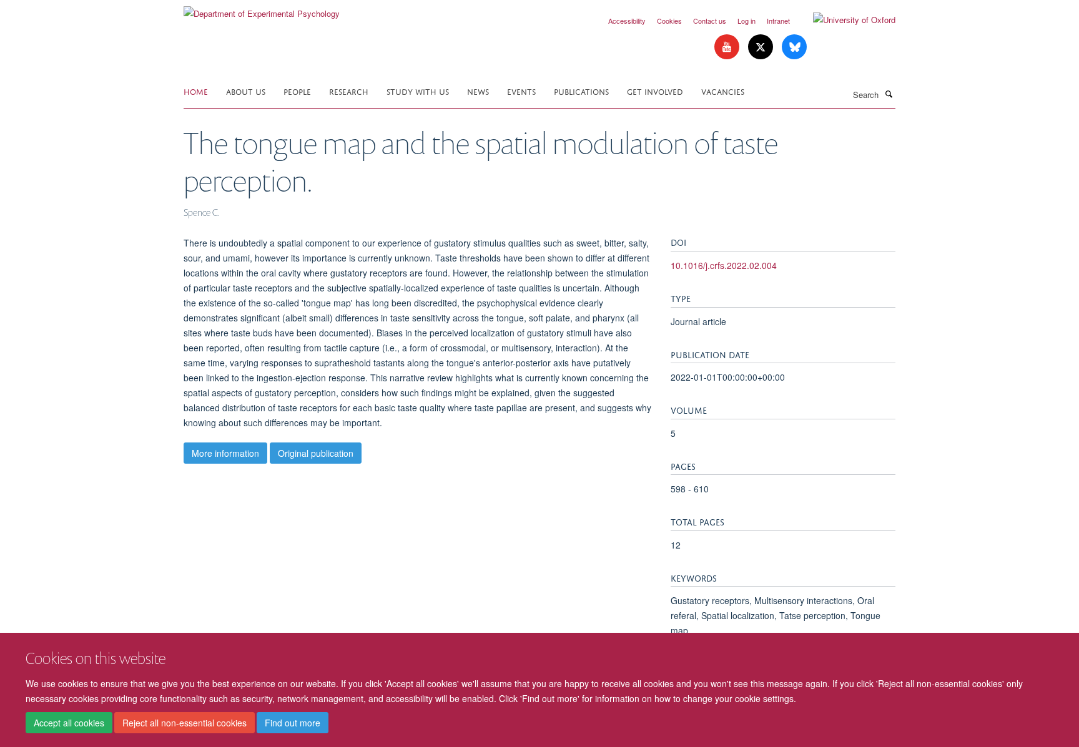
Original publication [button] (315, 453)
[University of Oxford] (844, 19)
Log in (746, 21)
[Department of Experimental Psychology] (262, 9)
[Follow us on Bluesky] (794, 47)
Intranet (778, 21)
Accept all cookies (69, 722)
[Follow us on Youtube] (728, 47)
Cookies (669, 21)
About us (245, 91)
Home (196, 91)
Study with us (418, 91)
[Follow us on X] (762, 47)
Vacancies (722, 91)
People (297, 91)
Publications (581, 91)
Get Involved (655, 91)
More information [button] (225, 453)
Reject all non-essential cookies (184, 722)
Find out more (292, 722)
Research (348, 91)
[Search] (888, 93)
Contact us (709, 21)
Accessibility (627, 21)
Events (521, 91)
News (478, 91)
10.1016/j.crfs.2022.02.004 (724, 265)
